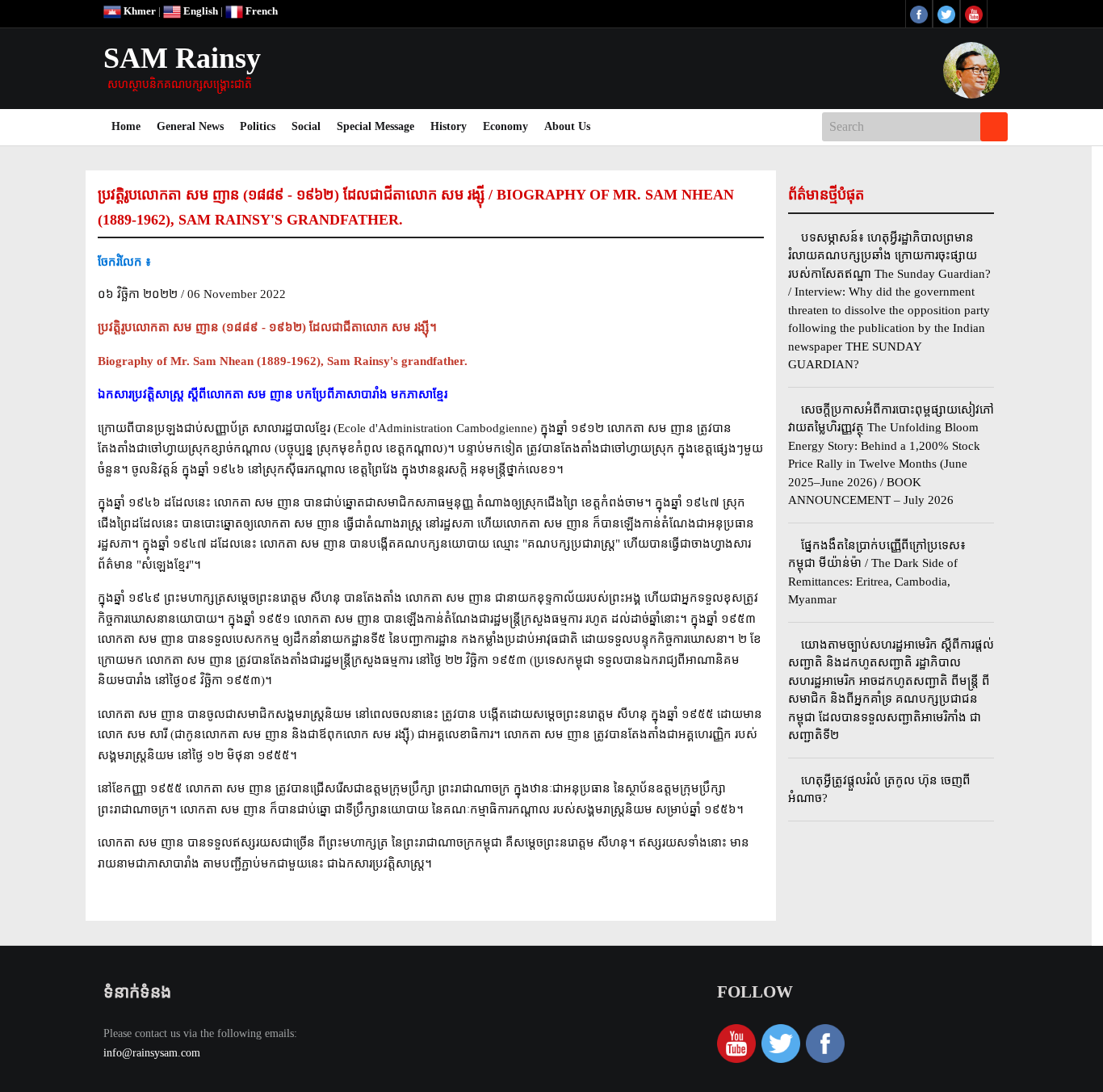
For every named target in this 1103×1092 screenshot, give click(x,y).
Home (130, 126)
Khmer (138, 11)
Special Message (375, 126)
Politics (257, 126)
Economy (505, 126)
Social (306, 126)
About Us (567, 126)
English (199, 11)
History (448, 126)
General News (190, 126)
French (260, 11)
